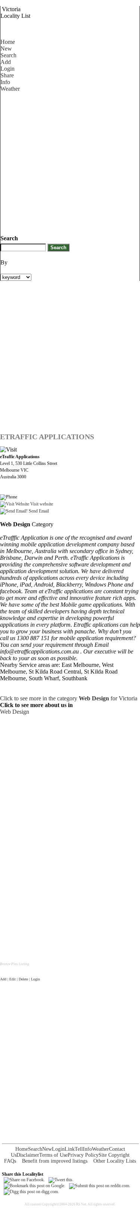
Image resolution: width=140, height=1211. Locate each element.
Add (5, 62)
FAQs (10, 1161)
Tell (79, 1149)
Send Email (38, 511)
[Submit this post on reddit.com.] (99, 1185)
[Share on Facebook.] (24, 1179)
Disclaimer (27, 1155)
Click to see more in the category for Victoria (68, 698)
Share (7, 75)
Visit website (41, 504)
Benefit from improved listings (54, 1161)
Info (5, 82)
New (6, 48)
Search (8, 55)
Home (7, 42)
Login (7, 68)
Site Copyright (114, 1155)
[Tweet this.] (61, 1179)
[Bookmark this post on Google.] (34, 1185)
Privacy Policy (83, 1155)
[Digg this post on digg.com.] (31, 1191)
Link (70, 1149)
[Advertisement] (70, 162)
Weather (10, 89)
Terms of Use (53, 1155)
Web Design (14, 712)
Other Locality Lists (114, 1161)
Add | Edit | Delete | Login (20, 979)
